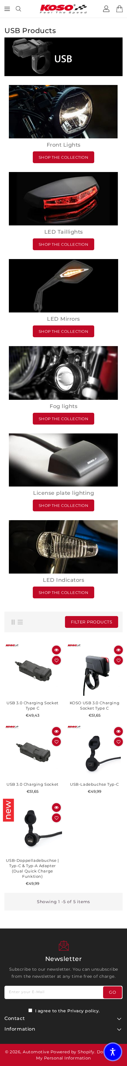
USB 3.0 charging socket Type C (32, 705)
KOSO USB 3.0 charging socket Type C (95, 705)
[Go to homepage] (63, 9)
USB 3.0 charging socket (32, 784)
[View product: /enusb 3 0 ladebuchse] (32, 752)
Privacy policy (83, 1010)
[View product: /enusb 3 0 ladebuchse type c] (32, 670)
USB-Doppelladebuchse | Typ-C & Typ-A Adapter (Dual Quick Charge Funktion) (32, 868)
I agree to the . (67, 1010)
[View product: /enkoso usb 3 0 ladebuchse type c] (94, 670)
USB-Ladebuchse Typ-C (94, 784)
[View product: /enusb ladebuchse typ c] (94, 752)
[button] (112, 1051)
